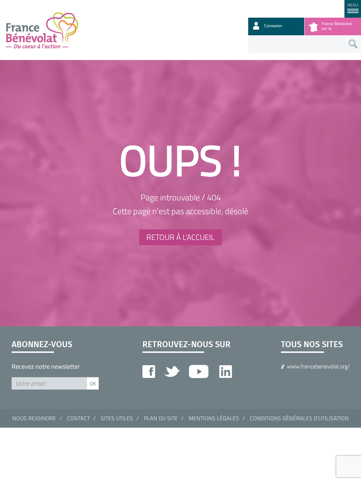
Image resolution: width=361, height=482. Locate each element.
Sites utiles (117, 418)
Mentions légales (214, 418)
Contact (78, 418)
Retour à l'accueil (180, 237)
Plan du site (161, 418)
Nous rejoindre (34, 418)
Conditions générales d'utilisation (299, 418)
